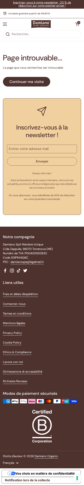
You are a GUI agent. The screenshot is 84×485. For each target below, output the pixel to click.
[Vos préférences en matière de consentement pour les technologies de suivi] (77, 478)
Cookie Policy (12, 343)
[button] (77, 24)
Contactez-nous (14, 304)
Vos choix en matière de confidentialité (45, 473)
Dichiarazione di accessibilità (22, 372)
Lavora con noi (13, 362)
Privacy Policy (12, 333)
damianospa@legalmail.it (27, 262)
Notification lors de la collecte (27, 480)
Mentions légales (14, 323)
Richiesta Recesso (15, 381)
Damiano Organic (46, 456)
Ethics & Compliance (17, 352)
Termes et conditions (17, 313)
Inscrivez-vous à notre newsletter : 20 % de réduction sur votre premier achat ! (42, 4)
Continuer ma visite (26, 81)
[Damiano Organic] (41, 24)
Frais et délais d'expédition (20, 294)
